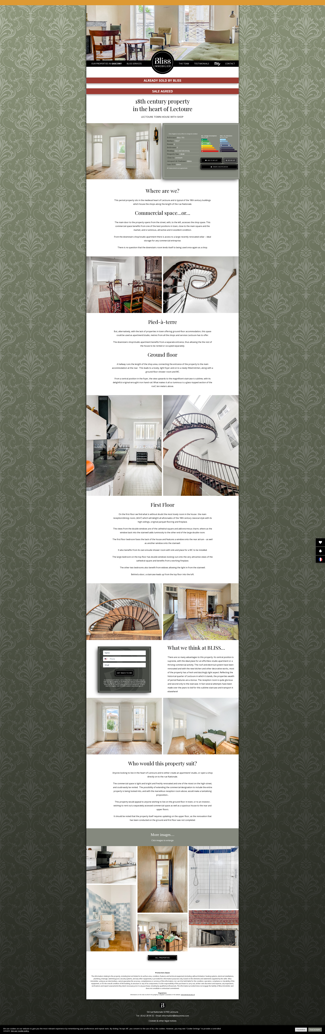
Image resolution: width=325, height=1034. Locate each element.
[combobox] (106, 659)
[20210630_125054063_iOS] (111, 918)
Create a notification (220, 167)
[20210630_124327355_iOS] (162, 932)
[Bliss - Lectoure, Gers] (162, 73)
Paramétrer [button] (301, 1029)
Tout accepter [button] (315, 1029)
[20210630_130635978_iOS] (111, 865)
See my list (231, 160)
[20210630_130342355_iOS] (214, 877)
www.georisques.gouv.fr (188, 995)
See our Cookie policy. (20, 1031)
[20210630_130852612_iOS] (214, 929)
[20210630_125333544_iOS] (162, 879)
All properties (162, 957)
